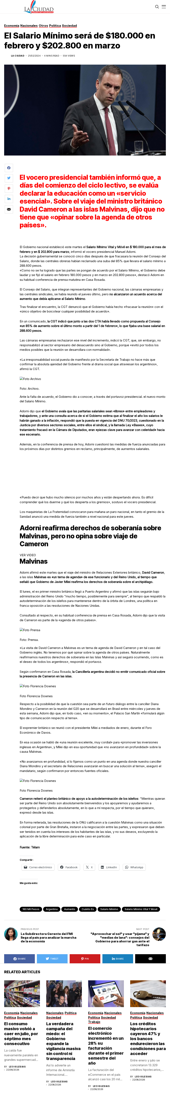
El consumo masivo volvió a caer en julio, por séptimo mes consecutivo (21, 1033)
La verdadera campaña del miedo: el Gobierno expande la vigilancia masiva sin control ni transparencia (63, 1041)
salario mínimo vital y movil (141, 909)
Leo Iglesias (17, 1066)
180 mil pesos (30, 909)
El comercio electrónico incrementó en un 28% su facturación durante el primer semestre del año (106, 1046)
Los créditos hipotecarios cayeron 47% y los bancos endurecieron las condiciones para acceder (148, 1038)
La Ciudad (17, 55)
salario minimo (109, 909)
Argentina (52, 909)
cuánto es (88, 909)
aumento (69, 909)
